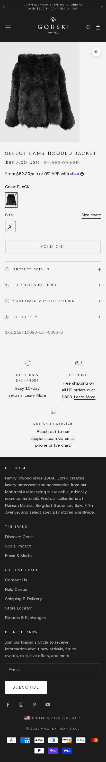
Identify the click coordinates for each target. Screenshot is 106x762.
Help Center (16, 589)
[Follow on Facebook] (7, 704)
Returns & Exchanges (25, 617)
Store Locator (18, 608)
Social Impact (18, 546)
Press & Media (18, 555)
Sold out (53, 246)
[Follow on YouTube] (47, 704)
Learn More (35, 395)
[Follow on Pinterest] (34, 704)
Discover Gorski (19, 536)
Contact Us (16, 580)
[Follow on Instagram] (21, 704)
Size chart (91, 215)
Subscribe (26, 687)
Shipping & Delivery (23, 598)
